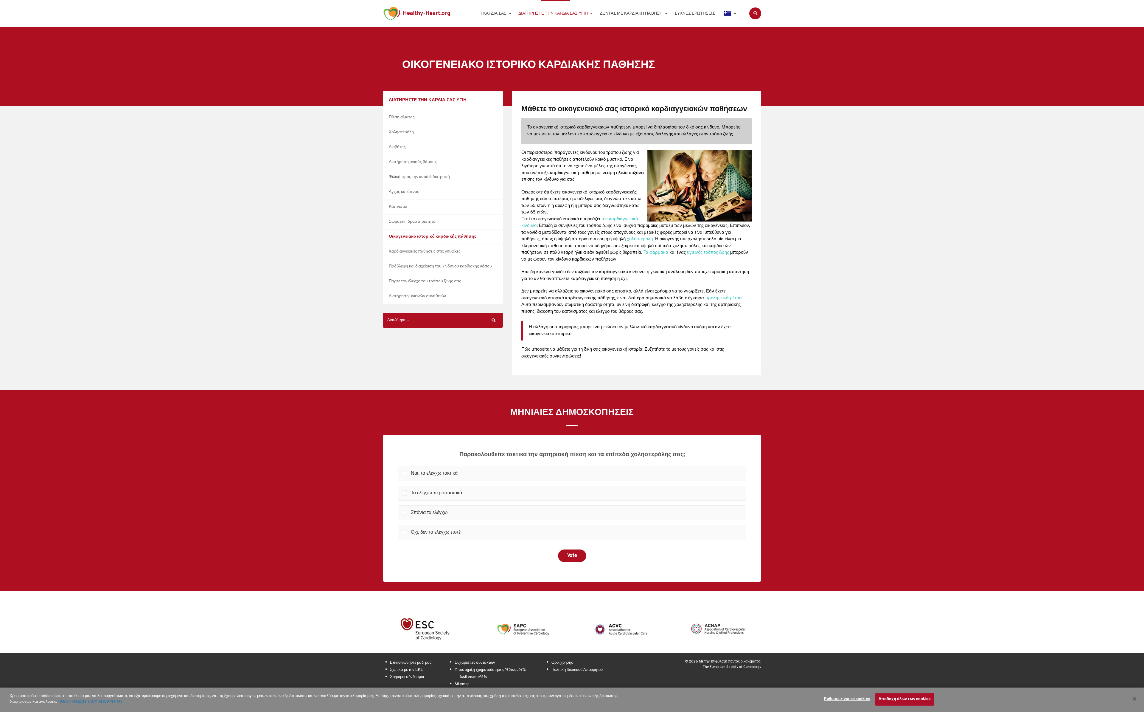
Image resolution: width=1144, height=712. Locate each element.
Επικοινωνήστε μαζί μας (410, 662)
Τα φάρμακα (656, 253)
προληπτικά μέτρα (723, 298)
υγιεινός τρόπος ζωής (708, 253)
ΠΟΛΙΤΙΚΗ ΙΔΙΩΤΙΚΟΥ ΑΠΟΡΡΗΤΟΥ (90, 701)
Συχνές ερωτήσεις (694, 13)
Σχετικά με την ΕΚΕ (406, 670)
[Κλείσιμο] (1134, 698)
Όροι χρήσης (562, 662)
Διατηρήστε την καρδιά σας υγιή (553, 13)
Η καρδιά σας (492, 13)
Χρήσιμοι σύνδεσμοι (407, 677)
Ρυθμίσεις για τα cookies (847, 699)
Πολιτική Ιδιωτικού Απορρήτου (577, 670)
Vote (572, 556)
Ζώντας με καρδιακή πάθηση (631, 13)
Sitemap (462, 684)
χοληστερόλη (640, 239)
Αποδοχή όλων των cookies (905, 699)
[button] (576, 473)
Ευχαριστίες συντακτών (475, 662)
